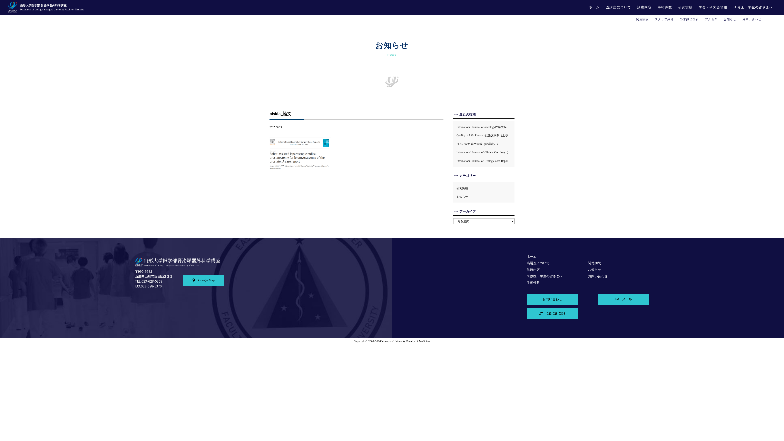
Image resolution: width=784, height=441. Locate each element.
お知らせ (730, 19)
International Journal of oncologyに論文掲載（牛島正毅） (485, 127)
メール (627, 299)
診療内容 (644, 7)
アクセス (711, 19)
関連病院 (642, 19)
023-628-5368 (555, 313)
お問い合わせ (751, 19)
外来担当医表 (689, 19)
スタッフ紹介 (664, 19)
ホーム (594, 7)
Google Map (206, 280)
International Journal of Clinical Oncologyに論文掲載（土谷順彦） (485, 152)
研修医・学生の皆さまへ (753, 7)
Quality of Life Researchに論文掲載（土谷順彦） (485, 135)
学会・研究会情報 (713, 7)
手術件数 (665, 7)
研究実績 (685, 7)
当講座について (618, 7)
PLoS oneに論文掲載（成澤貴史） (478, 144)
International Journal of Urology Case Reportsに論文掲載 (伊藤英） (485, 161)
